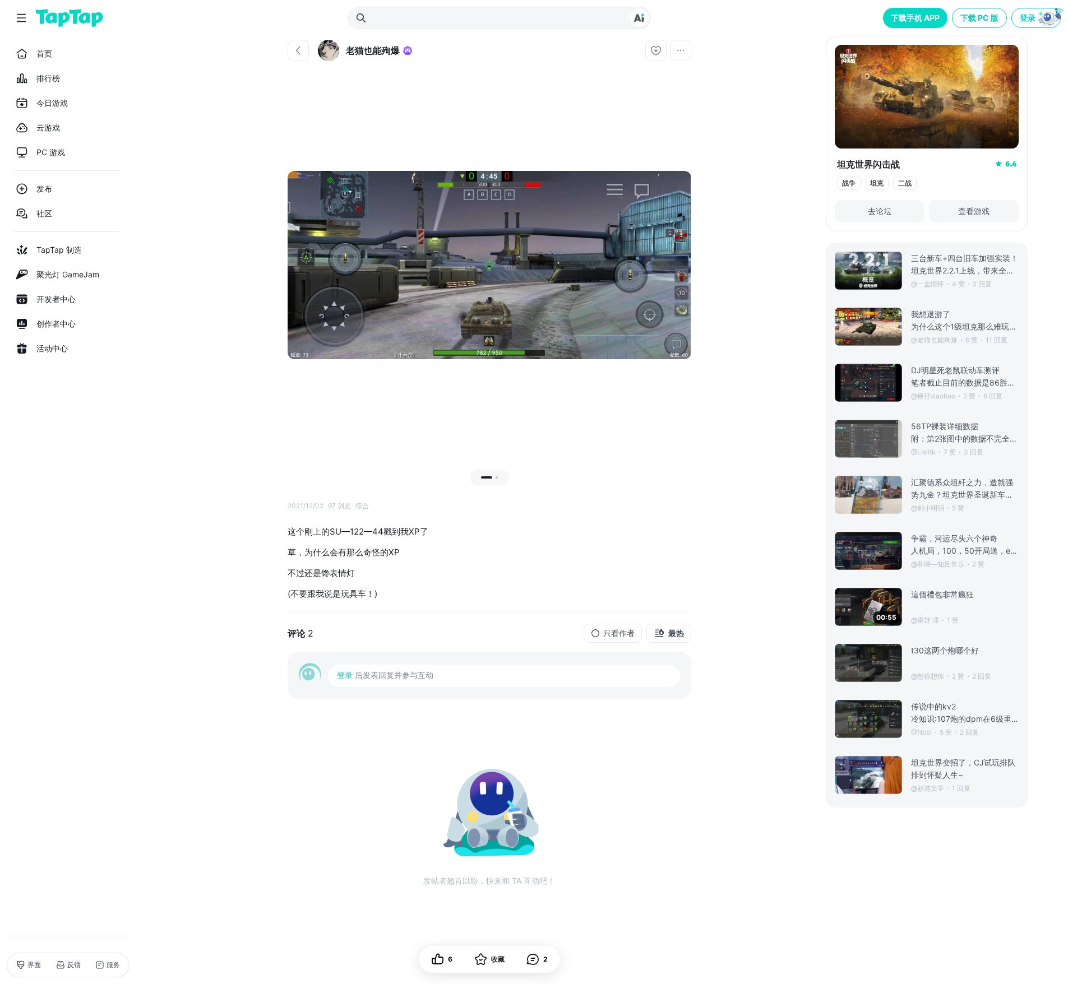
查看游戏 (974, 211)
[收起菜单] (21, 18)
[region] (489, 265)
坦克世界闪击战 (868, 164)
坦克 (877, 183)
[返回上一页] (298, 50)
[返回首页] (69, 18)
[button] (1037, 18)
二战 (905, 183)
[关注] (656, 50)
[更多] (680, 50)
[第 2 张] (497, 477)
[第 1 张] (486, 477)
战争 (849, 183)
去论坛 (879, 211)
